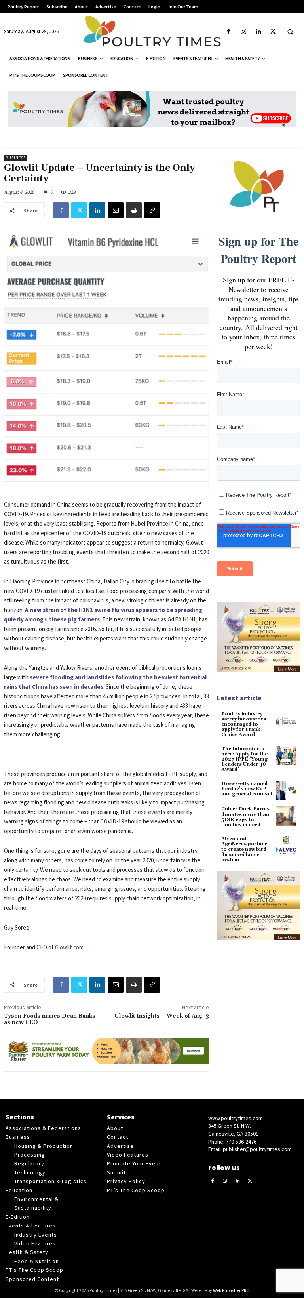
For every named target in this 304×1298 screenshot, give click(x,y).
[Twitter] (273, 32)
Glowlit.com (69, 947)
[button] (290, 32)
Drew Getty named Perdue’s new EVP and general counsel (246, 789)
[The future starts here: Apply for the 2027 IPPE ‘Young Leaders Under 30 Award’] (286, 756)
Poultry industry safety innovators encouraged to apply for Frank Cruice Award (243, 724)
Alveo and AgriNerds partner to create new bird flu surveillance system (244, 849)
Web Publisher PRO (231, 1290)
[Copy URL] (152, 210)
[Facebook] (229, 32)
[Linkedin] (258, 32)
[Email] (116, 210)
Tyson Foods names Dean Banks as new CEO (49, 1019)
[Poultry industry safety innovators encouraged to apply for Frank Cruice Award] (286, 721)
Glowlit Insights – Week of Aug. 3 (161, 1016)
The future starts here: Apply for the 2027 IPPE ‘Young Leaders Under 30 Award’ (244, 759)
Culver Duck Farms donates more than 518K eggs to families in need (245, 817)
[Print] (134, 210)
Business (16, 157)
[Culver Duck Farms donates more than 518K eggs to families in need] (286, 816)
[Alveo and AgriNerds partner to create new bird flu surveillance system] (286, 846)
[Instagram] (243, 32)
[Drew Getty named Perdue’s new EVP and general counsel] (286, 791)
